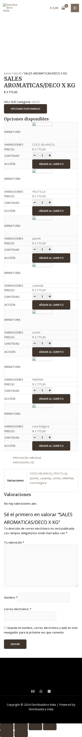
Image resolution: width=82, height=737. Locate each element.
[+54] (41, 691)
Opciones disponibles (25, 109)
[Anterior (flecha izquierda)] (7, 733)
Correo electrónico (17, 609)
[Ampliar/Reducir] (50, 726)
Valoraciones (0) (23, 462)
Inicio (7, 73)
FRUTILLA (60, 473)
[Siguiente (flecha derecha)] (21, 733)
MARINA (67, 478)
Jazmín (34, 478)
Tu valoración (14, 542)
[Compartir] (21, 726)
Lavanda (45, 478)
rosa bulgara (38, 483)
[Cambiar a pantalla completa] (35, 726)
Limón (57, 478)
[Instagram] (49, 691)
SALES (17, 73)
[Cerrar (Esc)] (7, 726)
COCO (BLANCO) (41, 473)
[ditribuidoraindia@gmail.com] (32, 691)
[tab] (45, 457)
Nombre (11, 597)
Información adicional (27, 458)
